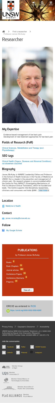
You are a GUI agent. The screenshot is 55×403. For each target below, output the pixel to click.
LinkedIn (10, 352)
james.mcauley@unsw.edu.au (18, 218)
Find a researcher (20, 31)
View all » (27, 290)
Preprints (11, 281)
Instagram (38, 352)
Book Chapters (14, 266)
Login (33, 5)
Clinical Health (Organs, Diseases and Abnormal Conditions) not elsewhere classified (26, 162)
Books (10, 262)
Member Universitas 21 (14, 373)
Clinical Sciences (9, 147)
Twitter (23, 347)
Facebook (10, 347)
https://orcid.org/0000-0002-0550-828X (25, 310)
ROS (33, 306)
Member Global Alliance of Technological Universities (20, 380)
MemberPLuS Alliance (28, 395)
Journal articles (14, 270)
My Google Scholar (14, 230)
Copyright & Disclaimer (26, 327)
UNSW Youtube (40, 347)
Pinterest (24, 352)
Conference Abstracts (16, 278)
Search (42, 5)
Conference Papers (15, 274)
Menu (51, 5)
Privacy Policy (7, 327)
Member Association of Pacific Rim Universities (26, 388)
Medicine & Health (13, 205)
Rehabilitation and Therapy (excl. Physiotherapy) (23, 148)
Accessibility (44, 327)
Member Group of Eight (17, 367)
